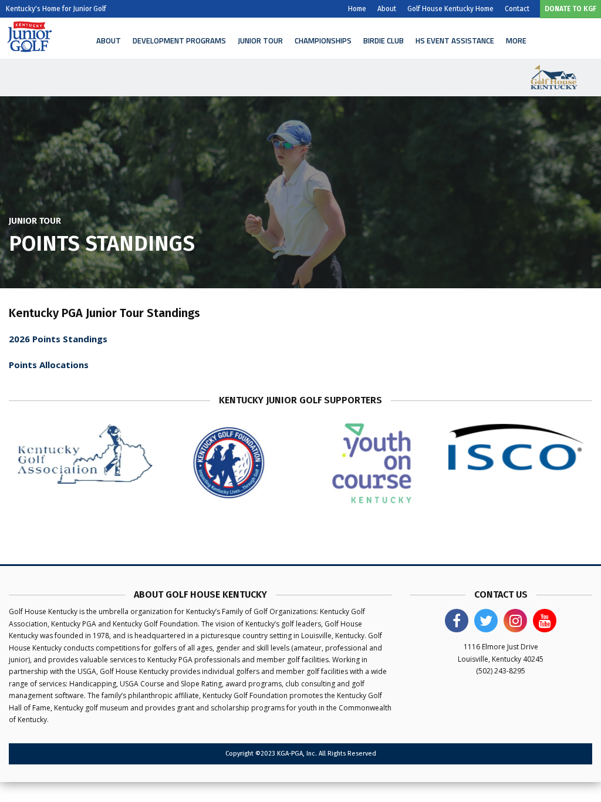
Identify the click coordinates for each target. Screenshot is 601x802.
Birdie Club (383, 40)
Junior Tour (260, 40)
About (386, 9)
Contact (517, 9)
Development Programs (179, 40)
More (516, 40)
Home (357, 9)
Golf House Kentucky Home (450, 9)
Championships (323, 40)
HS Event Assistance (455, 40)
